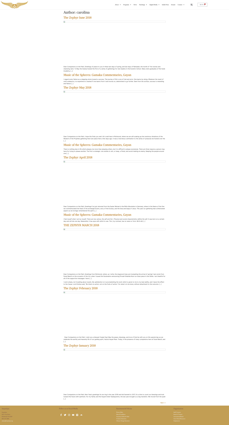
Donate (173, 5)
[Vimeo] (77, 415)
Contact (180, 5)
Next (162, 403)
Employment (177, 421)
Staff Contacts (177, 412)
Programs (126, 5)
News (135, 5)
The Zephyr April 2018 (78, 157)
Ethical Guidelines (120, 414)
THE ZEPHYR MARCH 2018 (81, 225)
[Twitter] (65, 415)
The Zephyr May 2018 (77, 87)
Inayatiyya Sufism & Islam (122, 416)
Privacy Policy (119, 412)
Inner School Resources (179, 419)
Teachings (142, 5)
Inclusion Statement (121, 419)
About (117, 5)
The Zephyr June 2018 (78, 17)
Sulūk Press (165, 5)
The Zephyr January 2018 (80, 345)
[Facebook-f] (61, 415)
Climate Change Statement (123, 421)
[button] (191, 4)
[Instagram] (69, 415)
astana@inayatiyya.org (7, 421)
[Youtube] (73, 415)
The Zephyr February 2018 (81, 288)
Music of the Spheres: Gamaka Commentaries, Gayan (97, 75)
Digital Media (153, 5)
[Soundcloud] (81, 415)
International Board (178, 416)
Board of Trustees (178, 414)
